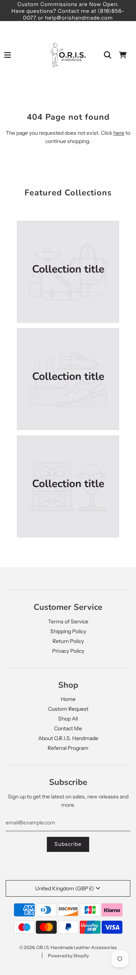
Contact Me (68, 728)
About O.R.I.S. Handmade (68, 738)
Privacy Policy (68, 650)
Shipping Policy (68, 631)
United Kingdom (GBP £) (64, 888)
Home (68, 699)
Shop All (68, 718)
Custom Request (68, 708)
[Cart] (122, 55)
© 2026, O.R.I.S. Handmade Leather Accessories (68, 947)
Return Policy (68, 641)
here (118, 132)
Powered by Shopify (68, 955)
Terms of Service (68, 621)
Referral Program (68, 748)
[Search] (107, 55)
